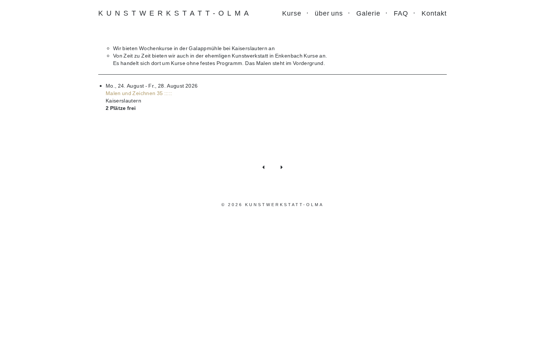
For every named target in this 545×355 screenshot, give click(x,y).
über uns (329, 13)
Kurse (291, 13)
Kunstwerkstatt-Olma (175, 13)
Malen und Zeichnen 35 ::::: (139, 93)
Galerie (368, 13)
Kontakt (434, 13)
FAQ (401, 13)
